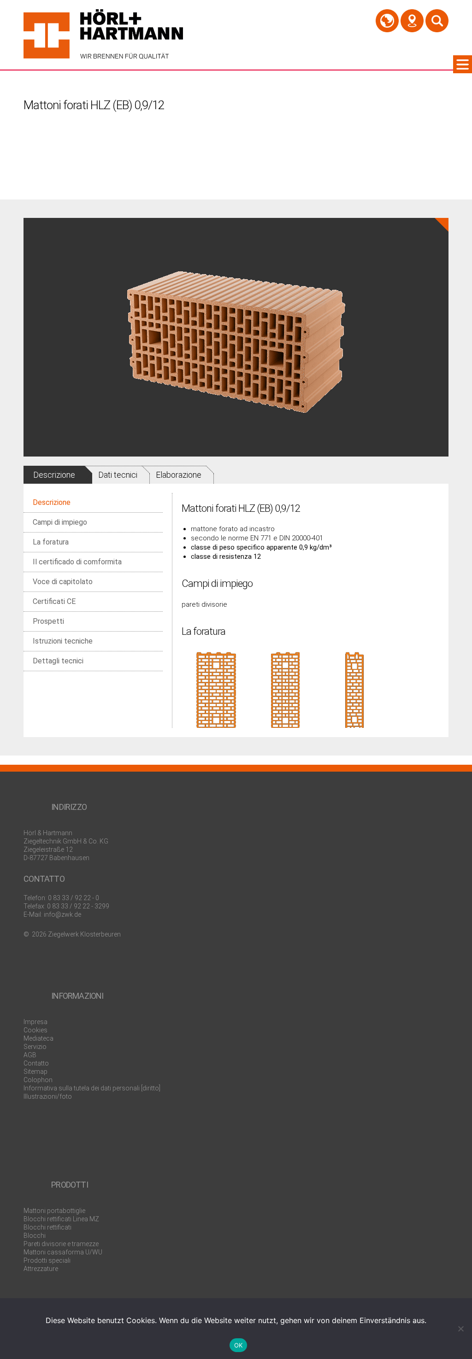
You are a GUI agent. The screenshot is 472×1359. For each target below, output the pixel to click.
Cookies (35, 1030)
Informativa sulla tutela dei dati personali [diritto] (92, 1088)
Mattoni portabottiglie (54, 1210)
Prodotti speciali (47, 1260)
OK (238, 1345)
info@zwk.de (62, 914)
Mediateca (38, 1038)
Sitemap (35, 1071)
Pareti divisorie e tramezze (61, 1244)
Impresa (35, 1021)
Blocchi (35, 1235)
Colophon (38, 1080)
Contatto (36, 1063)
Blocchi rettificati (47, 1227)
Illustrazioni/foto (48, 1096)
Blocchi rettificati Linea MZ (61, 1219)
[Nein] (460, 1328)
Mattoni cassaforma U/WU (63, 1252)
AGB (30, 1055)
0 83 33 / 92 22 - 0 (73, 898)
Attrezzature (41, 1268)
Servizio (35, 1046)
